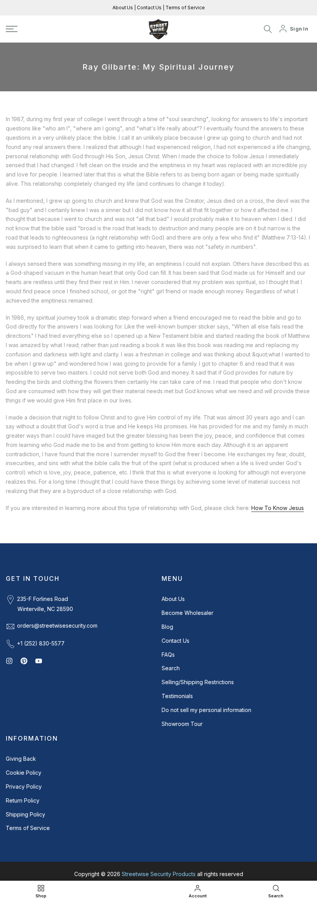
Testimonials (177, 696)
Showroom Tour (182, 724)
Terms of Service (184, 7)
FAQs (168, 654)
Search (171, 668)
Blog (167, 626)
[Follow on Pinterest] (23, 661)
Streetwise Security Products (159, 874)
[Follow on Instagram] (9, 661)
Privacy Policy (24, 786)
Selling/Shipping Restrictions (198, 682)
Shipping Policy (25, 814)
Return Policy (22, 800)
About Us (123, 7)
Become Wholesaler (187, 612)
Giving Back (21, 758)
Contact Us (149, 7)
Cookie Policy (23, 772)
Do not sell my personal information (206, 710)
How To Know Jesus (277, 508)
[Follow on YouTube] (38, 661)
